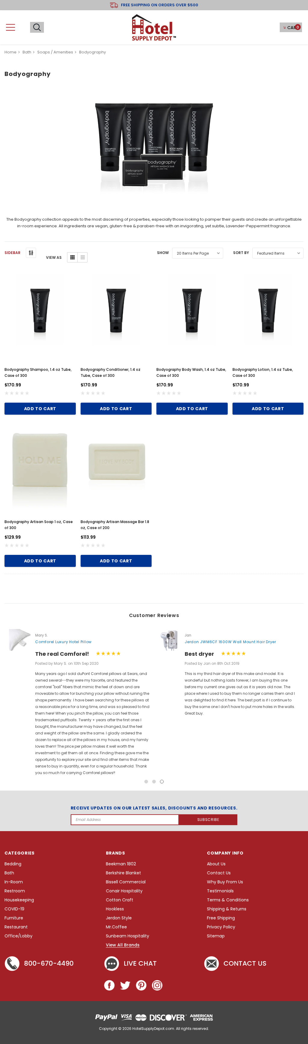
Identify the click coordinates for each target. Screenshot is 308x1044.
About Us (216, 864)
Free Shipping (221, 918)
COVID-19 (14, 909)
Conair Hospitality (124, 891)
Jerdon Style (119, 918)
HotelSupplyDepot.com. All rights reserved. (170, 1028)
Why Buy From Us (225, 882)
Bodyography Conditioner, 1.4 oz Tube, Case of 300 (110, 372)
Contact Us (219, 873)
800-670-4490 (49, 963)
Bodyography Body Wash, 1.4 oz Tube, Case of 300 (191, 372)
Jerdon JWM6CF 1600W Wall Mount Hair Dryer (230, 641)
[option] (79, 702)
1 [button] (146, 781)
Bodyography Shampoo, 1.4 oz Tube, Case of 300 (38, 372)
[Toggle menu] (10, 27)
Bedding (13, 864)
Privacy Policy (221, 927)
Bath (9, 873)
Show (163, 252)
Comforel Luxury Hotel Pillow (63, 641)
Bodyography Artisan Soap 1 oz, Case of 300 (39, 524)
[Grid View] (72, 257)
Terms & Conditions (228, 900)
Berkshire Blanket (123, 873)
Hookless (115, 909)
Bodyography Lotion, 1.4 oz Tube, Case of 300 (263, 372)
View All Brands (123, 945)
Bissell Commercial (126, 882)
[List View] (82, 257)
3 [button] (162, 781)
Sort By (241, 252)
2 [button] (154, 781)
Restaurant (16, 927)
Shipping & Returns (226, 909)
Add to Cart (40, 409)
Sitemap (216, 936)
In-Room (14, 882)
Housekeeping (19, 900)
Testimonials (220, 891)
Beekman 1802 (121, 864)
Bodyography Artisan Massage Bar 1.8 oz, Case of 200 (115, 524)
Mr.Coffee (116, 927)
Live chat (140, 963)
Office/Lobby (18, 936)
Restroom (15, 891)
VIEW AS (54, 257)
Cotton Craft (119, 900)
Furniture (14, 918)
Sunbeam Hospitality (127, 936)
